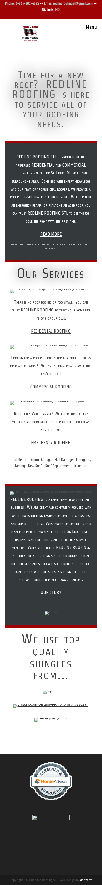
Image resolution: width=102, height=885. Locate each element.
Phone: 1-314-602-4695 (22, 3)
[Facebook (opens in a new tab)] (49, 15)
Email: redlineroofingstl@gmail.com (69, 3)
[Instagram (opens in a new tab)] (54, 15)
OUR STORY (51, 592)
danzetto (86, 880)
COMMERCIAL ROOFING (51, 386)
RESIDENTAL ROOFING (51, 331)
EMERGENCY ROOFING (51, 442)
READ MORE (51, 234)
